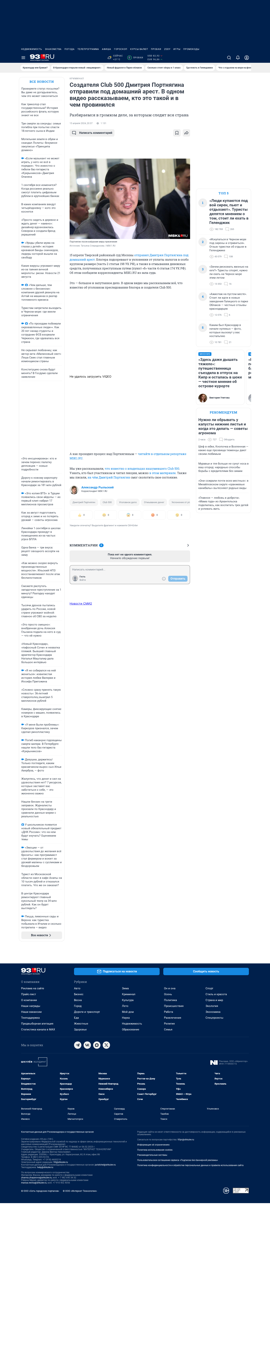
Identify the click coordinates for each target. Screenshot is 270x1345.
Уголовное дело (128, 502)
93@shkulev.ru (60, 1162)
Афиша (106, 49)
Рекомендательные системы (152, 1155)
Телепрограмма (88, 49)
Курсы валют (139, 49)
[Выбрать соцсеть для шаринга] (186, 133)
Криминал (128, 994)
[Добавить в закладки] (177, 133)
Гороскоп (120, 49)
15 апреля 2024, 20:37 (81, 123)
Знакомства (53, 49)
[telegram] (77, 1045)
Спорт (209, 988)
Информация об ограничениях (153, 1144)
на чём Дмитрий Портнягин (109, 477)
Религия (169, 1023)
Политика (170, 1000)
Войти (83, 580)
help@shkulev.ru (45, 1167)
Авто (77, 988)
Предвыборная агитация (37, 1023)
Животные (81, 1023)
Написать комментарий (95, 133)
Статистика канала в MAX (38, 1029)
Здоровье (80, 1029)
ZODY (167, 49)
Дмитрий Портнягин (84, 502)
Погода (69, 49)
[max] (96, 1045)
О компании (29, 1000)
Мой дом (128, 1012)
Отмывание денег (154, 502)
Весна (78, 1000)
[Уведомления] (237, 57)
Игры (176, 49)
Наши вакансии (31, 1012)
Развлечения (172, 1017)
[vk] (87, 1045)
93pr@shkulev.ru (186, 1139)
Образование (130, 1029)
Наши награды (30, 1006)
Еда (76, 1017)
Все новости (42, 81)
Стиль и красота (216, 994)
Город (78, 1006)
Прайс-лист (28, 994)
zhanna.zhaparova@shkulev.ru (36, 1177)
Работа (168, 1012)
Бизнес (78, 994)
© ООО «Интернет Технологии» (80, 1191)
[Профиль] (246, 57)
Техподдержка (30, 1017)
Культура (128, 1000)
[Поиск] (229, 57)
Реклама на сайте (32, 988)
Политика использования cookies (154, 1150)
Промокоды (191, 49)
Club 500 (107, 502)
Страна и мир (214, 1000)
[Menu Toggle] (23, 57)
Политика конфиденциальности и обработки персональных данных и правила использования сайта (190, 1165)
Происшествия (173, 1006)
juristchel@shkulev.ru (105, 1164)
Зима (125, 988)
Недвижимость (31, 49)
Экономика (213, 1012)
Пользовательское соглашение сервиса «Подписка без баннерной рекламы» (177, 1160)
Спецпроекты (214, 1017)
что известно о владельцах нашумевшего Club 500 (142, 468)
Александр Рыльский (97, 487)
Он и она (169, 988)
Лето (125, 1006)
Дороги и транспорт (87, 1012)
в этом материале (162, 473)
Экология (212, 1006)
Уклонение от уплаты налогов (188, 502)
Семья (168, 1029)
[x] (106, 1045)
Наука (126, 1017)
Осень (168, 994)
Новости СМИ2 (81, 603)
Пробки (156, 49)
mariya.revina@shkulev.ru (34, 1182)
